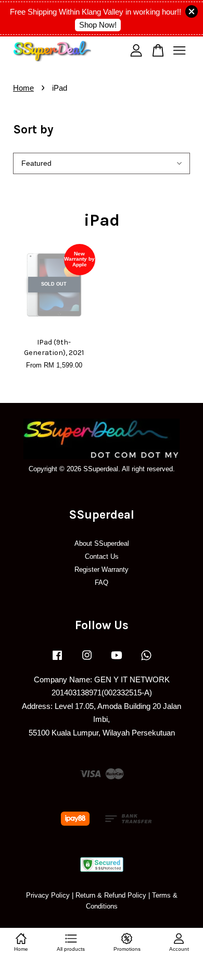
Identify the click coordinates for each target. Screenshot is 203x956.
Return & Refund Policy (110, 895)
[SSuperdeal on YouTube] (116, 660)
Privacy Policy (48, 895)
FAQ (101, 582)
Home (23, 87)
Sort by (33, 129)
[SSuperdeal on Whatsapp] (146, 660)
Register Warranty (101, 569)
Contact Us (102, 556)
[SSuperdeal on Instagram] (87, 660)
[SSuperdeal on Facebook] (57, 660)
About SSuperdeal (101, 543)
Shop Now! (98, 24)
